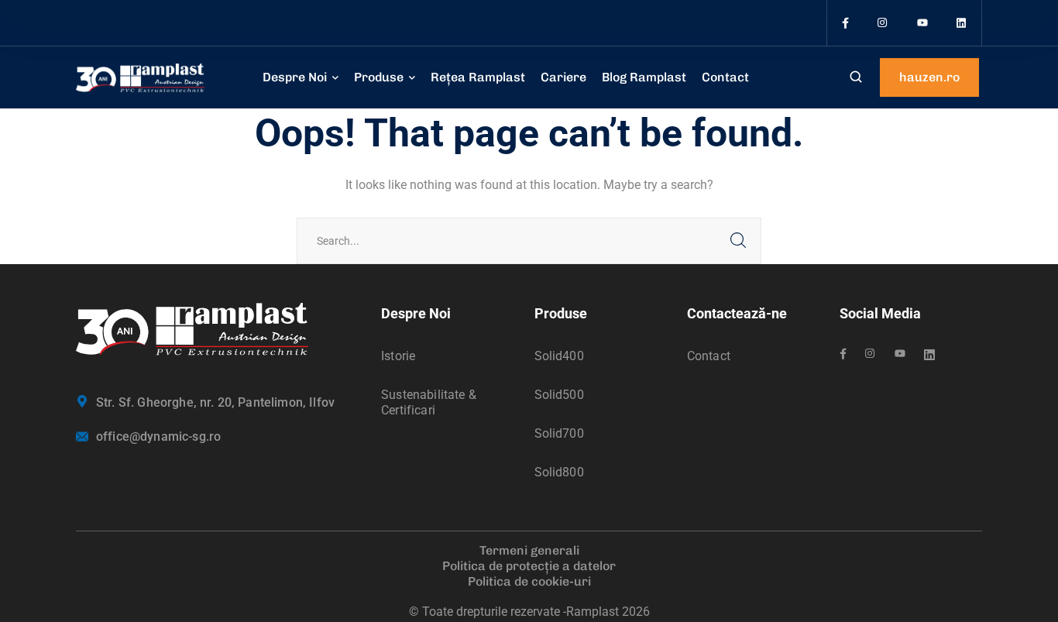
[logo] (140, 77)
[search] (855, 78)
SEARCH (738, 241)
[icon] (845, 23)
